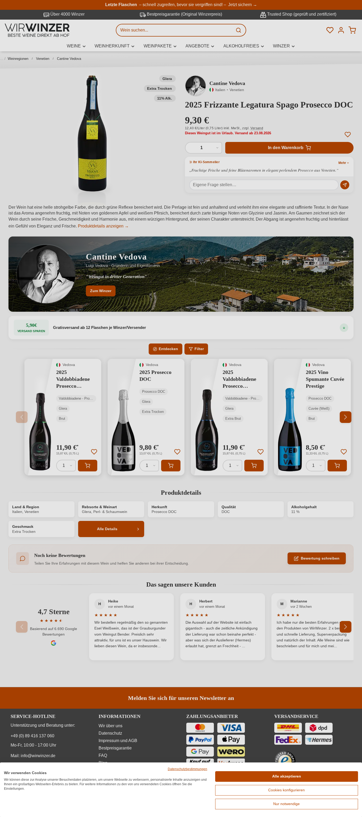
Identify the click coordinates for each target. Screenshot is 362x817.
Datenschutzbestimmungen (187, 769)
